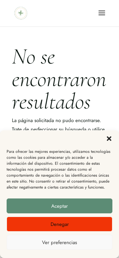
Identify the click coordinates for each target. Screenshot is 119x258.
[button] (109, 138)
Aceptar (59, 206)
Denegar (60, 224)
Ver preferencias (59, 242)
